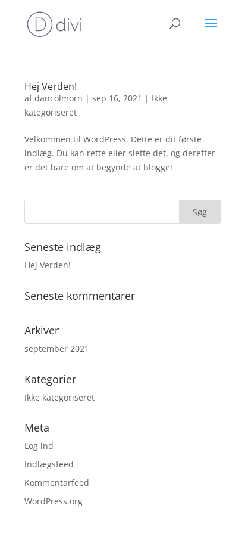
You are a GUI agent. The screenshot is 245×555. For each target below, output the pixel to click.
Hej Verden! (50, 86)
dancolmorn (58, 98)
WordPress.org (53, 501)
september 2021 (56, 348)
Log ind (39, 445)
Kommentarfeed (56, 482)
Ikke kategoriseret (59, 397)
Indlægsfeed (49, 464)
